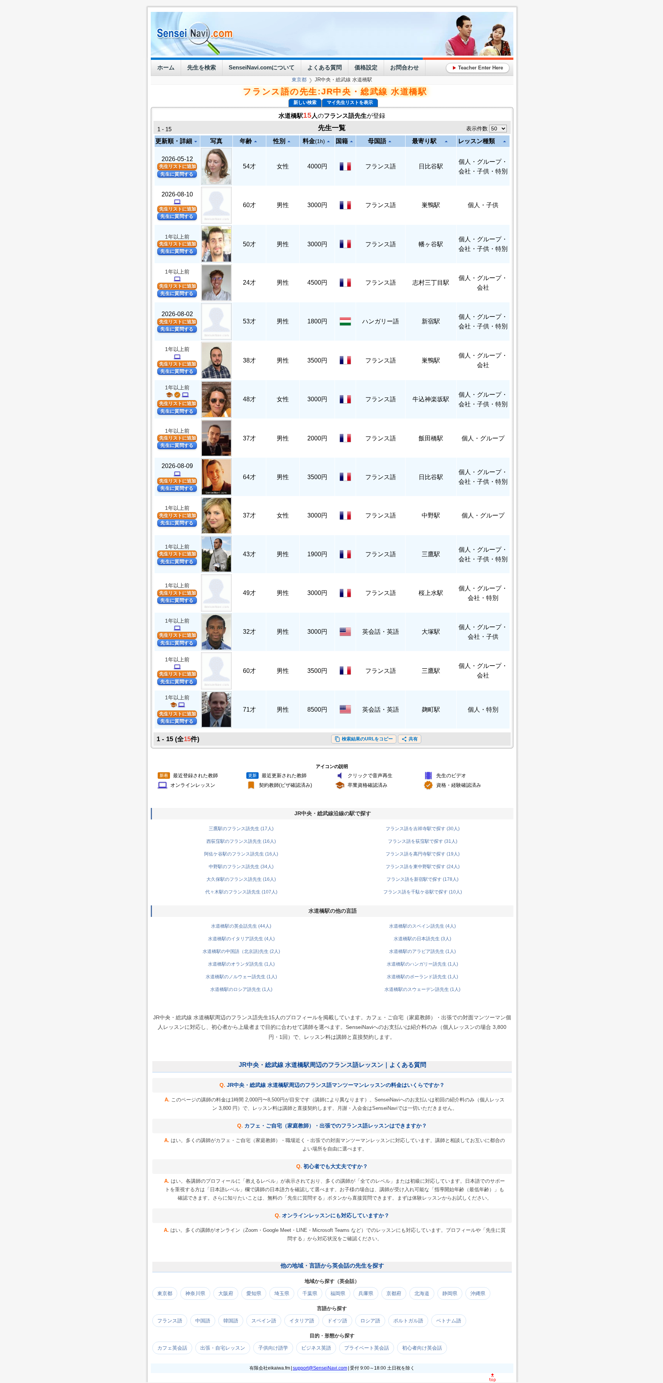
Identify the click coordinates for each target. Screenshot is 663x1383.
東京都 (299, 79)
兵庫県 (365, 1293)
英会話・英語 (380, 631)
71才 (249, 709)
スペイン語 (263, 1321)
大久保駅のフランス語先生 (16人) (241, 879)
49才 (249, 593)
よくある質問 (324, 67)
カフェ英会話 (172, 1348)
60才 (249, 205)
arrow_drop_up (255, 141)
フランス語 (380, 166)
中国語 (202, 1321)
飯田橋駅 (431, 438)
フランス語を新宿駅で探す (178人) (422, 879)
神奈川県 (195, 1293)
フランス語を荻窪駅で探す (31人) (422, 841)
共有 (409, 739)
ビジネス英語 (316, 1348)
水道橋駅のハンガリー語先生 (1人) (422, 964)
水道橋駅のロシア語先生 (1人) (241, 989)
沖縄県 (477, 1293)
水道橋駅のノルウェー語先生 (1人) (241, 976)
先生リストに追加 (177, 166)
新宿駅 (431, 321)
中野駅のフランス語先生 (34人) (241, 866)
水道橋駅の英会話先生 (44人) (241, 926)
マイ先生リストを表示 (350, 102)
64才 (249, 477)
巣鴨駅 (431, 205)
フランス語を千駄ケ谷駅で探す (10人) (422, 892)
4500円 (317, 282)
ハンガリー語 (380, 321)
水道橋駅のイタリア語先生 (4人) (241, 938)
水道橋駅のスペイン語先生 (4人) (422, 926)
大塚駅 (431, 631)
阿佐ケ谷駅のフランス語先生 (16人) (241, 854)
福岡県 (337, 1293)
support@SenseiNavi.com (320, 1368)
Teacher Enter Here (477, 68)
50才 (249, 244)
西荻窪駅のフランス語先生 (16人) (241, 841)
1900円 (317, 554)
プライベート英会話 (366, 1348)
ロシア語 (370, 1321)
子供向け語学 (273, 1348)
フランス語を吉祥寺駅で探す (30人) (423, 828)
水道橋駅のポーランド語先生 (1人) (422, 976)
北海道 (421, 1293)
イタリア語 (301, 1321)
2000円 (317, 438)
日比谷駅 (431, 166)
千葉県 (309, 1293)
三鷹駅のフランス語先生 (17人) (241, 828)
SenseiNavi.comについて (262, 67)
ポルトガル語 (408, 1321)
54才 (249, 166)
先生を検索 (201, 67)
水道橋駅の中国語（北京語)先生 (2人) (241, 951)
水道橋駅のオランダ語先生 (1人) (241, 964)
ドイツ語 (337, 1321)
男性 (283, 205)
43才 (249, 554)
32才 (249, 631)
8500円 (317, 709)
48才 (249, 399)
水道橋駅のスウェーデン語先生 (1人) (422, 989)
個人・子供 (483, 205)
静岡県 (449, 1293)
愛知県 (253, 1293)
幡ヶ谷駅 (431, 244)
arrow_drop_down (195, 141)
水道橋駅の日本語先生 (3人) (422, 938)
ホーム (166, 67)
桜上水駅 (431, 593)
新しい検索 (305, 102)
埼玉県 (281, 1293)
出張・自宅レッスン (222, 1348)
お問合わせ (404, 67)
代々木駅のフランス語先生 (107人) (241, 892)
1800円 (317, 321)
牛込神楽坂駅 (430, 399)
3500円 (317, 360)
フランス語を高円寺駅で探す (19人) (423, 854)
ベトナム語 (448, 1321)
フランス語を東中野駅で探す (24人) (423, 866)
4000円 (317, 166)
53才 (249, 321)
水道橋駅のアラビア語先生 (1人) (422, 951)
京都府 (393, 1293)
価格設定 (366, 67)
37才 (249, 438)
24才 (249, 282)
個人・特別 (483, 709)
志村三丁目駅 (430, 282)
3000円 (317, 205)
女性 (283, 166)
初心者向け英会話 (422, 1348)
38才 (249, 360)
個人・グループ (483, 438)
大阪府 (225, 1293)
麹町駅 (431, 709)
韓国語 (230, 1321)
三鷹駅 (431, 554)
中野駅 (431, 515)
